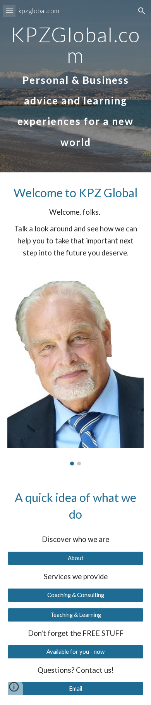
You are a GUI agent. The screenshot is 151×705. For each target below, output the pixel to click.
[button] (9, 10)
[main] (75, 86)
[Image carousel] (75, 373)
